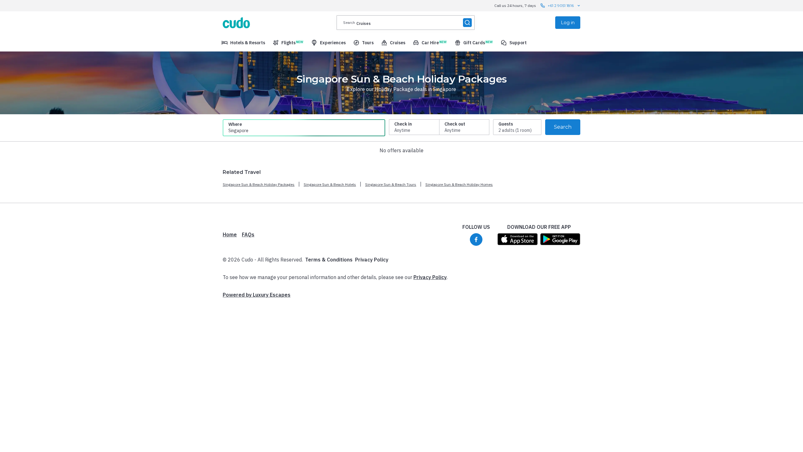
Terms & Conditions (329, 259)
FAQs (248, 234)
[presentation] (405, 23)
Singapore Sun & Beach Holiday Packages (259, 184)
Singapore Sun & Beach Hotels (330, 184)
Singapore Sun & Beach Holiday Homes (459, 184)
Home (230, 234)
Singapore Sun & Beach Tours (390, 184)
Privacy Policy (371, 259)
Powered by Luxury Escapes (256, 295)
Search (563, 127)
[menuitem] (243, 42)
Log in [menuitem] (568, 22)
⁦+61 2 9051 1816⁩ (561, 5)
